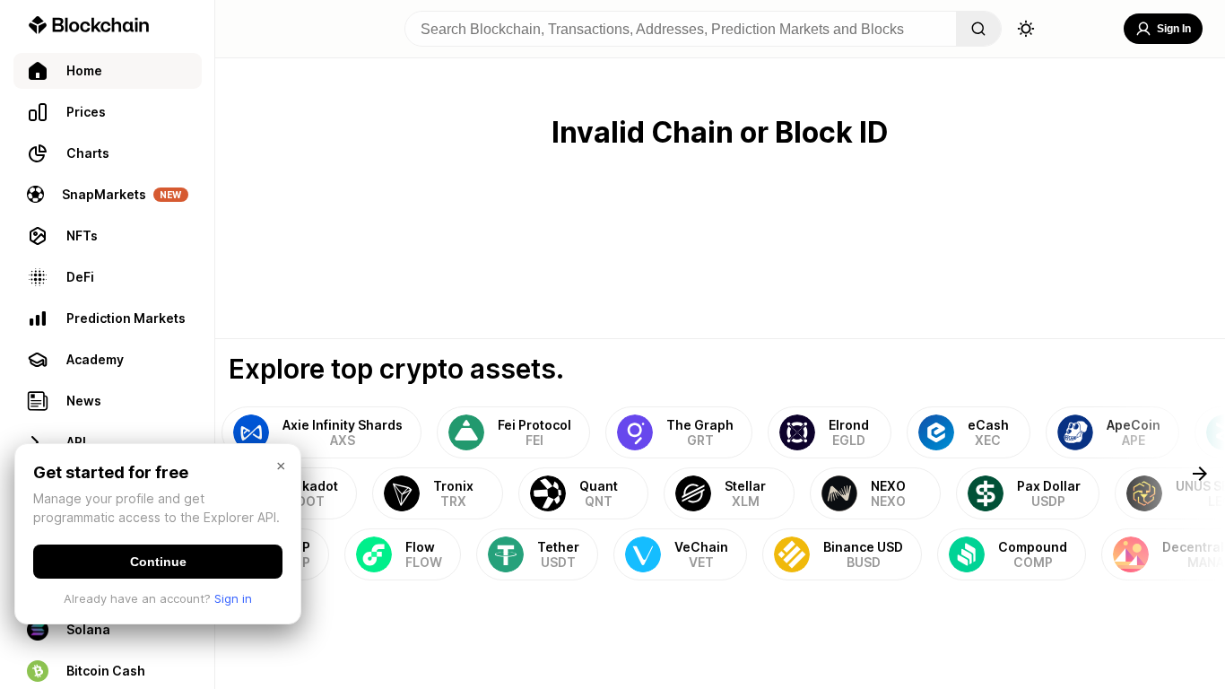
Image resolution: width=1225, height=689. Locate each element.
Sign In (1174, 28)
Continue (158, 561)
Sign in (233, 598)
